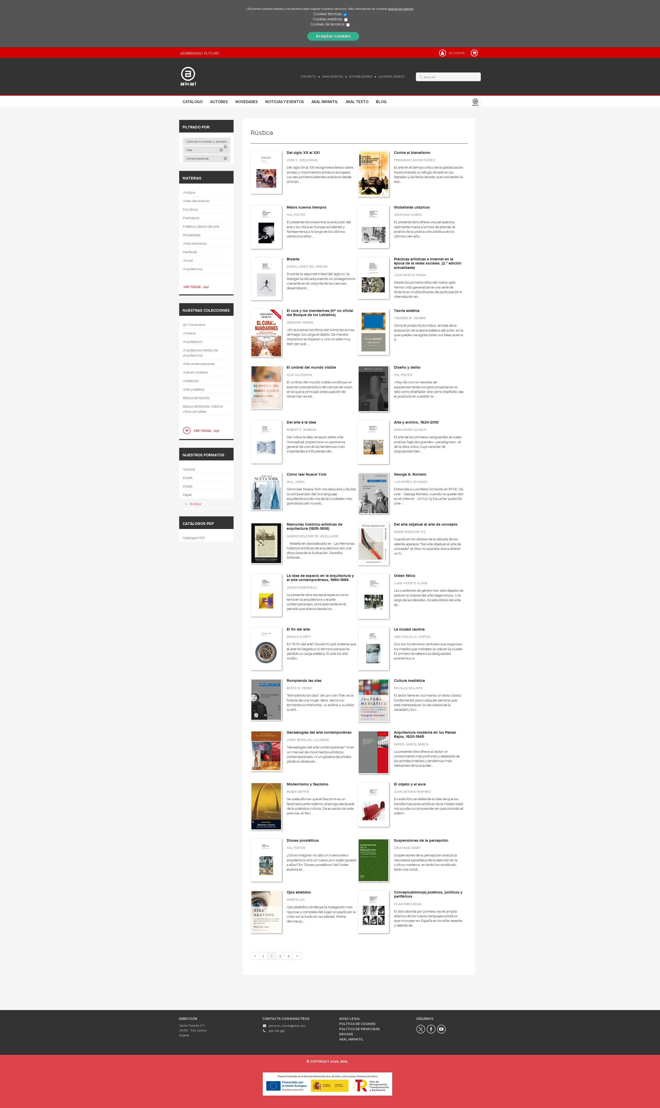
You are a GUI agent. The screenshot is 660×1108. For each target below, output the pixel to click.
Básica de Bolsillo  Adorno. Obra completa (203, 409)
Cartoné (189, 469)
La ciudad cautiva (409, 629)
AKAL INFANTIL (351, 1039)
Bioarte (293, 259)
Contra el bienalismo (412, 152)
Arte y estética (193, 389)
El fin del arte (298, 629)
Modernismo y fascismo (307, 784)
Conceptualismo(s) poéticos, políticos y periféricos (428, 894)
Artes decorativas (196, 201)
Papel (187, 495)
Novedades (246, 102)
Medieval (190, 252)
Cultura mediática (409, 680)
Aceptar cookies (333, 36)
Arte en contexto (195, 372)
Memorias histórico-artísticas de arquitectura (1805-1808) (314, 526)
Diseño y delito (407, 367)
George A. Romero (410, 474)
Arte (189, 150)
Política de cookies (357, 1024)
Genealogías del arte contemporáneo (319, 732)
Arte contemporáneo (199, 364)
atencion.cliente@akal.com (287, 1026)
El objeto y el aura (410, 784)
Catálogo (193, 102)
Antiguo (189, 192)
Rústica (195, 504)
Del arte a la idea (301, 422)
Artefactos (191, 381)
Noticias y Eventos (284, 102)
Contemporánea (197, 158)
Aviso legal (349, 1019)
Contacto (308, 76)
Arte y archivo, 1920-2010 (416, 422)
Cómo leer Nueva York (306, 474)
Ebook (188, 478)
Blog (381, 102)
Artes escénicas (195, 243)
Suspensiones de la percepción (421, 840)
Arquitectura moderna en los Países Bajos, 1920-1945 (425, 734)
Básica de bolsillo (196, 398)
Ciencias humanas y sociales (206, 141)
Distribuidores (360, 76)
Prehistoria (191, 218)
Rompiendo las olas (304, 680)
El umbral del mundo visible (311, 367)
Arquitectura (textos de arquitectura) (200, 352)
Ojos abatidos (299, 892)
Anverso (189, 333)
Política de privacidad (359, 1029)
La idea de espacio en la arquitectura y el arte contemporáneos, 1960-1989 (320, 578)
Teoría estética (406, 310)
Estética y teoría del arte (201, 226)
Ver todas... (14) (196, 287)
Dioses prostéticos (303, 840)
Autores (219, 102)
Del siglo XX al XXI (303, 152)
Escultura (190, 209)
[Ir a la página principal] (188, 75)
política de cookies (400, 9)
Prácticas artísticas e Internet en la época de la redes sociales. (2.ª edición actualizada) (427, 263)
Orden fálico (404, 575)
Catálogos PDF (194, 538)
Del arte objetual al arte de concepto (426, 524)
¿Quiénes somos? (391, 76)
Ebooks (346, 1034)
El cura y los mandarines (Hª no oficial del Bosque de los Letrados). (320, 313)
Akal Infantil (324, 102)
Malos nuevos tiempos (306, 207)
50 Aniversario (194, 325)
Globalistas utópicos (412, 207)
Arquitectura (192, 269)
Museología (192, 235)
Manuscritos (332, 76)
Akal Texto (357, 102)
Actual (188, 260)
